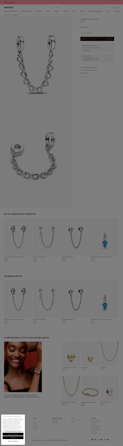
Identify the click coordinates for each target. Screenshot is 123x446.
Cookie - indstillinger (13, 441)
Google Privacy (19, 431)
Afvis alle (13, 437)
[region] (13, 429)
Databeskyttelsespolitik (10, 431)
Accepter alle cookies (13, 434)
